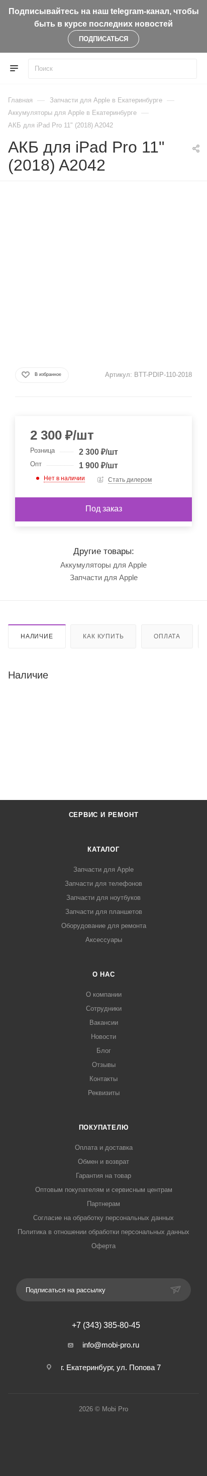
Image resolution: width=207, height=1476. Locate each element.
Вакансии (103, 1022)
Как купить (103, 636)
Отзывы (104, 1064)
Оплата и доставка (104, 1147)
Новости (103, 1036)
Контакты (103, 1079)
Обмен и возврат (103, 1161)
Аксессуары (103, 940)
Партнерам (103, 1203)
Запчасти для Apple (104, 577)
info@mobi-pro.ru (110, 1344)
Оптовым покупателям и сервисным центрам (103, 1189)
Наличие (37, 636)
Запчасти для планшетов (103, 911)
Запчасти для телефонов (103, 883)
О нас (103, 974)
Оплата (167, 636)
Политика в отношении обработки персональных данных (103, 1232)
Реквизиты (104, 1093)
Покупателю (104, 1127)
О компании (104, 994)
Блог (103, 1050)
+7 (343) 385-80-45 (106, 1325)
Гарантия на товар (103, 1175)
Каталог (103, 849)
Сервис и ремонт (104, 815)
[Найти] (184, 69)
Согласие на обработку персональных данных (103, 1218)
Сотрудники (104, 1008)
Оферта (103, 1246)
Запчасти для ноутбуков (103, 897)
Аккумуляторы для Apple (103, 565)
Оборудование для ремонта (103, 925)
